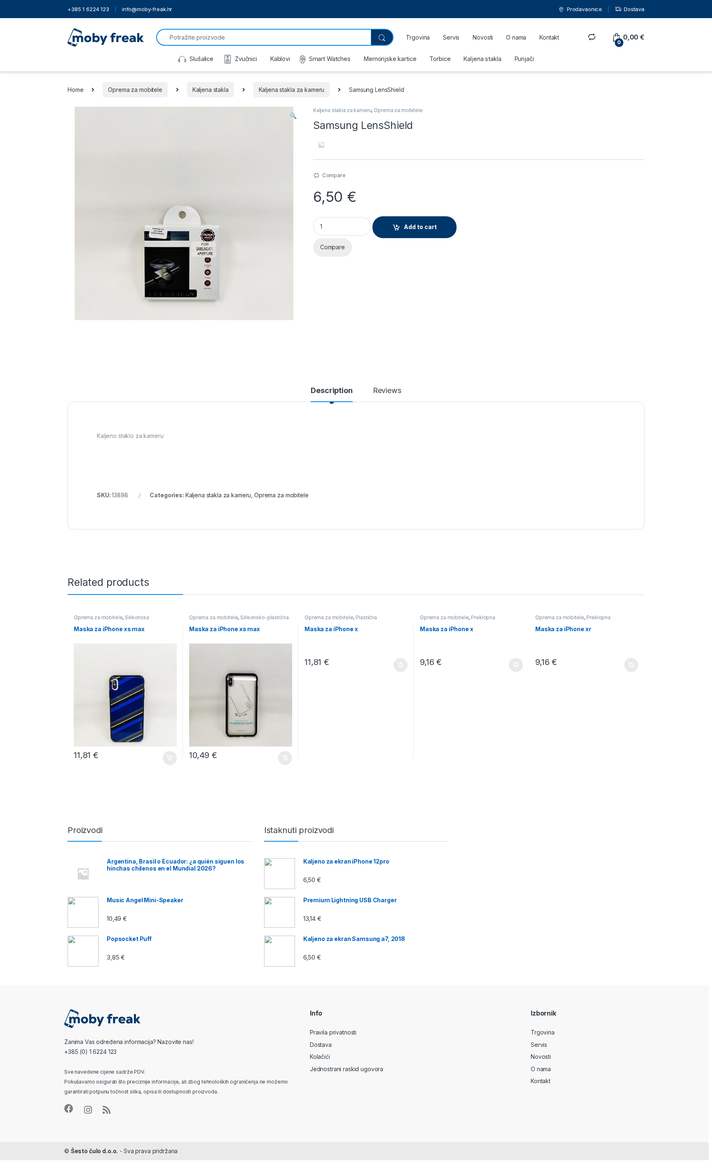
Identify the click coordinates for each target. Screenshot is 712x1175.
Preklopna (483, 617)
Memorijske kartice (390, 58)
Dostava (634, 9)
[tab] (331, 394)
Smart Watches (330, 58)
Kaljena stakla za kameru (292, 89)
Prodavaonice (584, 9)
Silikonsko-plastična (264, 617)
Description (331, 391)
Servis (451, 37)
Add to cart (420, 226)
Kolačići (320, 1056)
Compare (334, 175)
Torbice (439, 58)
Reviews (387, 391)
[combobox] (263, 37)
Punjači (524, 58)
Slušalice (201, 58)
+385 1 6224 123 (88, 9)
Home (75, 89)
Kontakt (549, 37)
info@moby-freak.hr (147, 9)
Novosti (483, 37)
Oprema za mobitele (135, 89)
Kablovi (280, 58)
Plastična (366, 617)
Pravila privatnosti (333, 1032)
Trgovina (418, 37)
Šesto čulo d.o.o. (94, 1150)
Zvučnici (246, 58)
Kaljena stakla (482, 58)
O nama (516, 37)
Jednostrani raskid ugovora (346, 1068)
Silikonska (137, 617)
